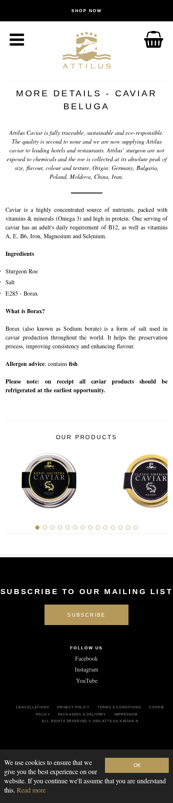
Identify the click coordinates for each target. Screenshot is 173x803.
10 (105, 527)
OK (137, 765)
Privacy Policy (73, 707)
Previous (14, 477)
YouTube (86, 681)
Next (158, 477)
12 (120, 527)
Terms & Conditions (119, 707)
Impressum (126, 714)
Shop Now (86, 10)
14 (136, 527)
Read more (31, 789)
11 (113, 527)
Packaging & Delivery (82, 714)
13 (128, 527)
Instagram (86, 669)
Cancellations (32, 707)
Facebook (86, 658)
